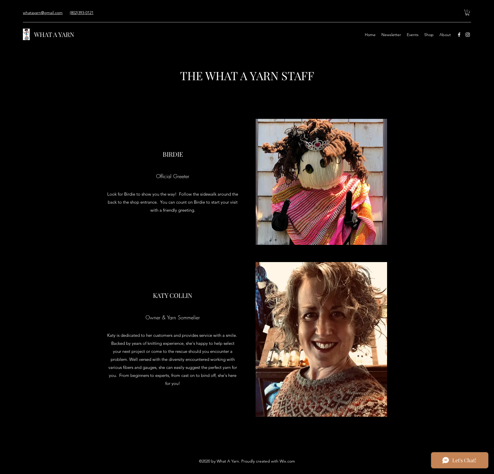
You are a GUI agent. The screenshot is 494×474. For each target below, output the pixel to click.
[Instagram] (468, 35)
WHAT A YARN (54, 34)
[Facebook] (459, 35)
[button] (467, 12)
